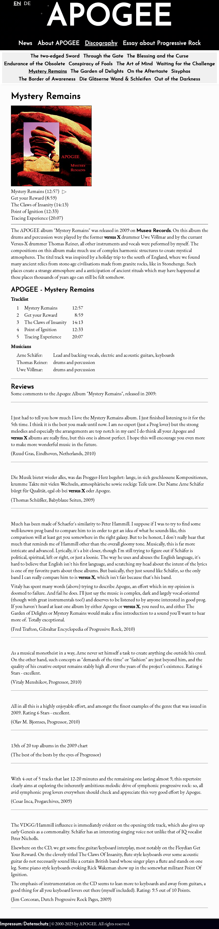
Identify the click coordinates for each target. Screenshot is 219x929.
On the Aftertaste (147, 71)
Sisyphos (180, 71)
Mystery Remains (48, 71)
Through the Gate (103, 56)
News (25, 43)
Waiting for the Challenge (185, 64)
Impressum (11, 924)
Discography (101, 43)
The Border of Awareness (47, 79)
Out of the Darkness (177, 79)
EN (17, 3)
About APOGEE (59, 43)
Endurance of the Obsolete (34, 64)
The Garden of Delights (97, 71)
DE (27, 3)
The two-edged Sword (55, 56)
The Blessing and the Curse (158, 56)
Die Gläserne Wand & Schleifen (115, 79)
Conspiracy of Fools (91, 64)
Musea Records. (154, 230)
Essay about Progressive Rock (162, 43)
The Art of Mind (134, 64)
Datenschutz (36, 924)
